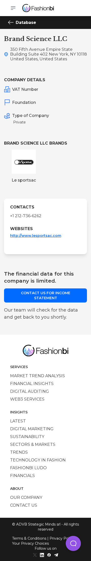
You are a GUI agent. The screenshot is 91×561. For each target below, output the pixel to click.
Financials (22, 475)
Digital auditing (29, 391)
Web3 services (27, 399)
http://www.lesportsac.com (35, 235)
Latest (18, 421)
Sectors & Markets (32, 444)
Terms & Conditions (29, 538)
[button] (73, 543)
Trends (19, 452)
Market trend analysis (37, 375)
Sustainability (27, 436)
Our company (26, 497)
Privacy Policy (62, 538)
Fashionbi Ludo (28, 467)
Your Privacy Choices (30, 543)
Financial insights (32, 383)
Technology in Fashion (38, 460)
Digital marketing (32, 428)
